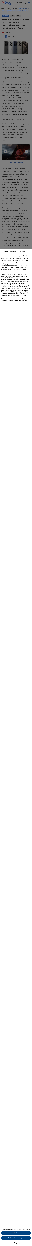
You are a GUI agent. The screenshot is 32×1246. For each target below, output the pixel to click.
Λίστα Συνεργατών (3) (24, 1229)
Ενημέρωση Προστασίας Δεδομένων (10, 1229)
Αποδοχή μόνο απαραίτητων (16, 1238)
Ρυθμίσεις (17, 1243)
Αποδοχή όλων (16, 1233)
